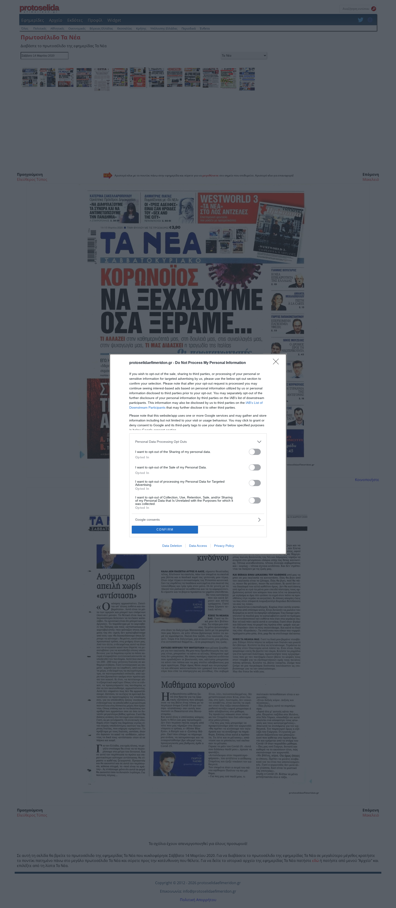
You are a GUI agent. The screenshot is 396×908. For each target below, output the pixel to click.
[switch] (255, 452)
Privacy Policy (224, 546)
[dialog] (198, 454)
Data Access (198, 546)
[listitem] (198, 441)
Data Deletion (172, 546)
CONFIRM (165, 529)
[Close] (277, 363)
